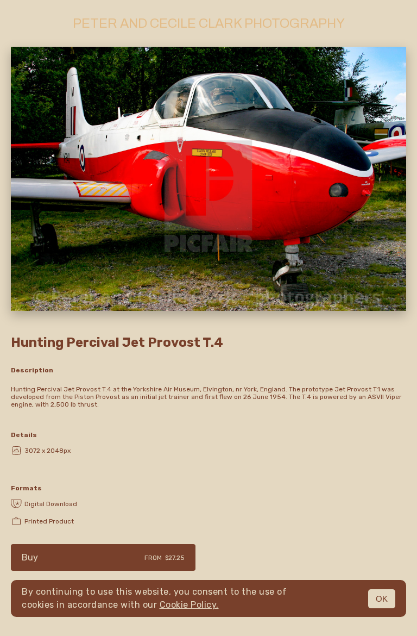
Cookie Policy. (189, 605)
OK (382, 598)
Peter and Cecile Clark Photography (209, 23)
